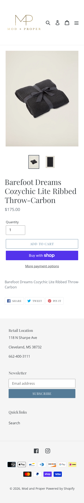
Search (14, 422)
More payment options (42, 266)
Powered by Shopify (60, 488)
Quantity (12, 222)
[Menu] (76, 23)
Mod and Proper (33, 488)
